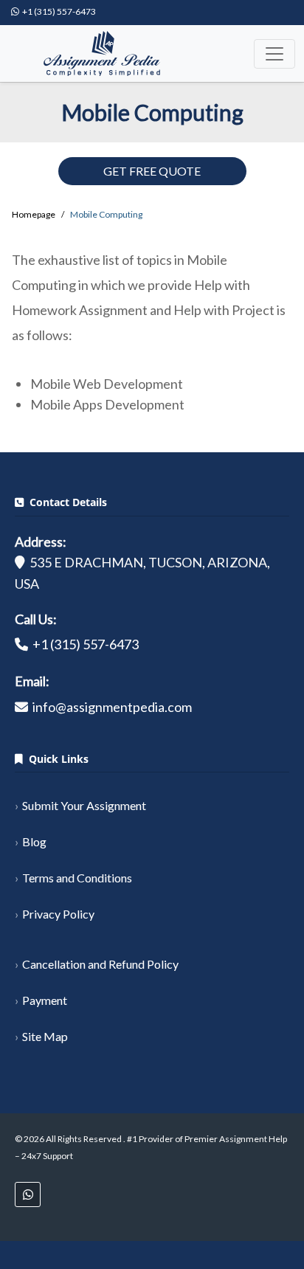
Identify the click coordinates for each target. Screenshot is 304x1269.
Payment (44, 1000)
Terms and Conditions (77, 878)
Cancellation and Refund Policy (100, 964)
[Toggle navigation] (274, 54)
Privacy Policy (58, 914)
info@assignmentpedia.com (112, 707)
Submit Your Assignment (84, 805)
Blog (34, 841)
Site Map (45, 1036)
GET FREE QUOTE (152, 171)
